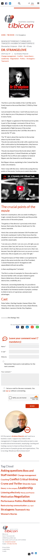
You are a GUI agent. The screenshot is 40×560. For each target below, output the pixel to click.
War (28, 510)
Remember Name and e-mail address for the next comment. (19, 365)
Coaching (5, 479)
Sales (28, 505)
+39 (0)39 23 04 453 (10, 542)
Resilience (29, 501)
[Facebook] (17, 327)
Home (3, 35)
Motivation (7, 496)
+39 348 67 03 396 (12, 544)
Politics (22, 58)
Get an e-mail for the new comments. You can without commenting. (19, 389)
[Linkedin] (27, 327)
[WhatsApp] (37, 327)
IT (29, 3)
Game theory (28, 56)
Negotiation (14, 58)
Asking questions (12, 470)
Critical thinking (29, 479)
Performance (7, 501)
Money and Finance (27, 493)
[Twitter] (22, 327)
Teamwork (5, 61)
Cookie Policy (6, 549)
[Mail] (32, 327)
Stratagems (31, 58)
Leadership (5, 58)
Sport (32, 506)
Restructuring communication (14, 505)
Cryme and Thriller (11, 483)
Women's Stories (9, 514)
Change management (8, 56)
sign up (8, 391)
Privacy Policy (6, 547)
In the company (12, 488)
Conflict (20, 56)
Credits (4, 551)
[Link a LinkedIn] (10, 3)
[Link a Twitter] (2, 3)
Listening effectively (10, 492)
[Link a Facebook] (6, 3)
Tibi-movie (10, 35)
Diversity (27, 484)
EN (32, 3)
